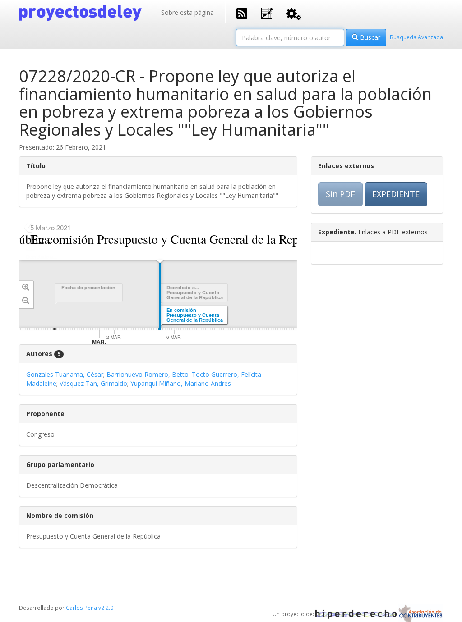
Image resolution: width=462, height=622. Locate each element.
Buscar (369, 37)
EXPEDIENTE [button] (396, 193)
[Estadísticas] (266, 12)
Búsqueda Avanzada (416, 37)
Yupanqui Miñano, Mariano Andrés (180, 383)
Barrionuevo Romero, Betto (147, 374)
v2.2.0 (105, 607)
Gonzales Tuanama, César (64, 374)
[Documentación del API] (293, 13)
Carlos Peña (81, 607)
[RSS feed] (242, 12)
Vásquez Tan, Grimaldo (93, 383)
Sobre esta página (187, 12)
